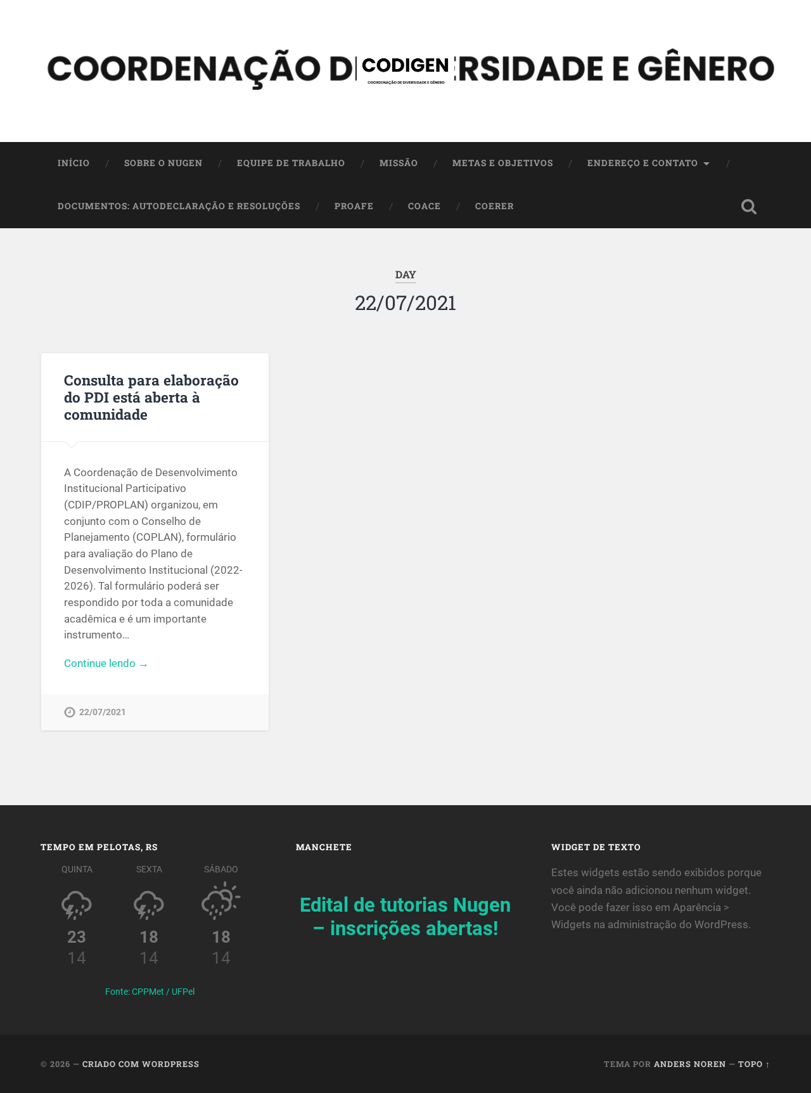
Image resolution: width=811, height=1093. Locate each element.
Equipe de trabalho (291, 163)
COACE (424, 206)
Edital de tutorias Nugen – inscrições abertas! (405, 916)
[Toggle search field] (748, 206)
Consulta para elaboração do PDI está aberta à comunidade (151, 397)
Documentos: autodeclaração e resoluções (179, 206)
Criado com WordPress (141, 1064)
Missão (399, 163)
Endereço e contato (642, 163)
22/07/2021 (102, 712)
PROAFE (354, 206)
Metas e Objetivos (502, 163)
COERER (494, 206)
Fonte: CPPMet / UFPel (150, 991)
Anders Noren (690, 1064)
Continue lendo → (106, 663)
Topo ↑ (754, 1064)
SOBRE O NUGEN (163, 163)
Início (74, 163)
